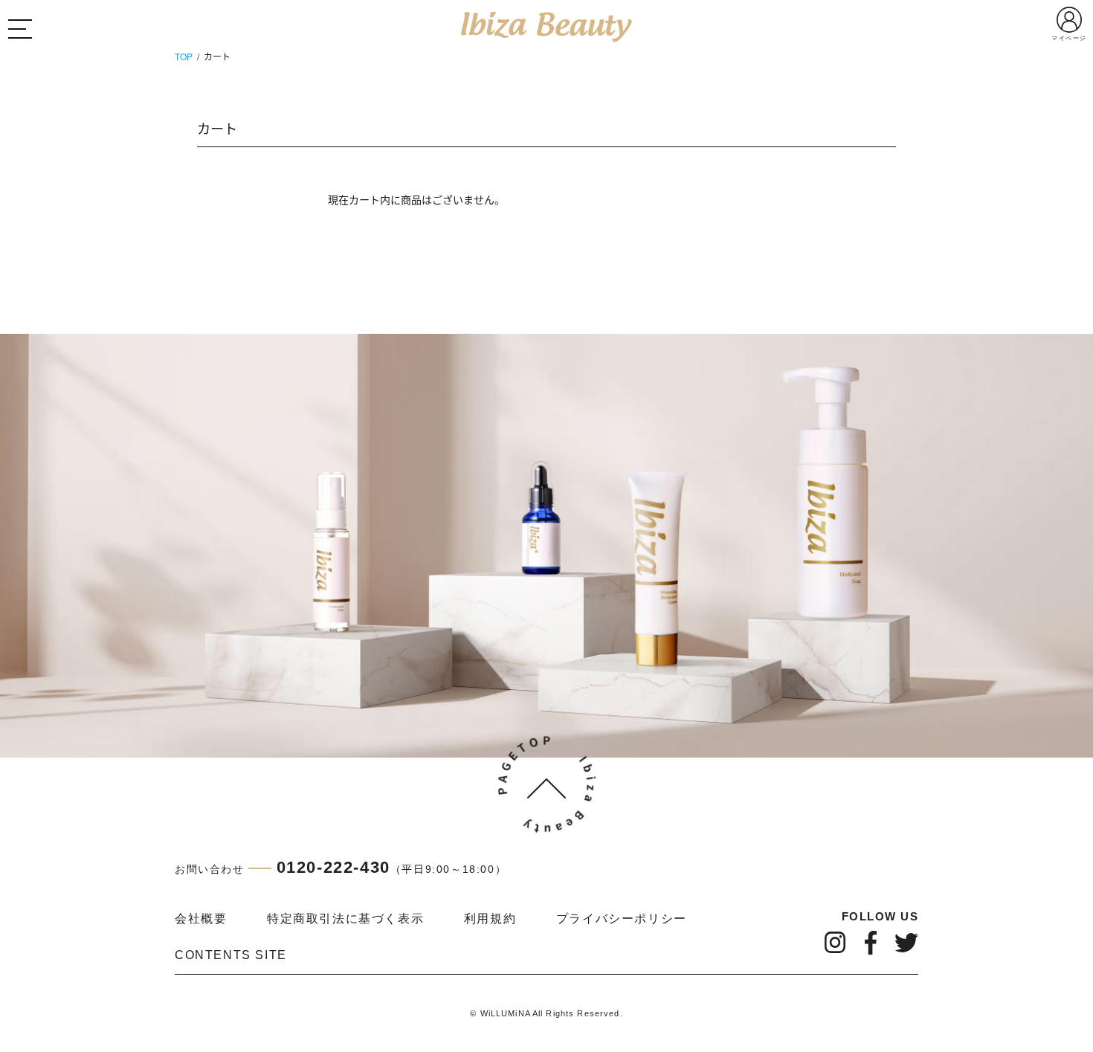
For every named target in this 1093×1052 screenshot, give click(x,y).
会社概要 (201, 918)
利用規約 (490, 918)
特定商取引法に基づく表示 (345, 918)
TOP (184, 56)
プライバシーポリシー (621, 918)
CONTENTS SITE (231, 955)
